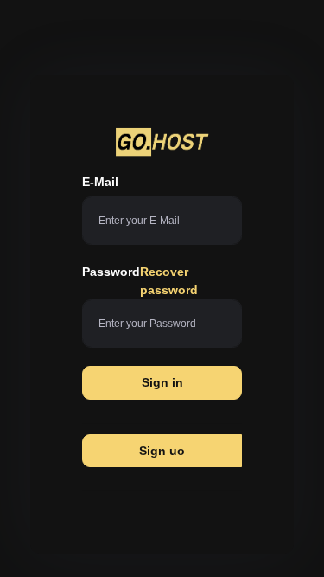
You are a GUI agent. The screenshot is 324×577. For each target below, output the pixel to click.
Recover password (169, 281)
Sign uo (162, 451)
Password (111, 272)
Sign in (162, 382)
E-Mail (100, 182)
